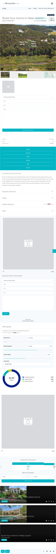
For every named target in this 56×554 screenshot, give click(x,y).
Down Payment (8, 346)
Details (28, 149)
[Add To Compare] (51, 69)
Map (28, 164)
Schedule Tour (28, 480)
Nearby (28, 160)
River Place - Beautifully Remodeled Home (20, 497)
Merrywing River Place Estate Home (17, 516)
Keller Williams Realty (28, 321)
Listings (35, 8)
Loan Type (6, 361)
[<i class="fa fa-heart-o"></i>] (49, 69)
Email (7, 551)
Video (28, 156)
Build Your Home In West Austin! (16, 535)
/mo (43, 20)
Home (29, 8)
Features (28, 153)
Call (3, 551)
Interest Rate (7, 354)
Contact (28, 167)
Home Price (7, 337)
